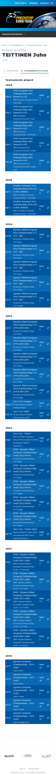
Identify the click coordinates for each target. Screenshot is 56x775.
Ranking (33, 3)
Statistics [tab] (11, 71)
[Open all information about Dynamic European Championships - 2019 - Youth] (48, 666)
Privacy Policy (33, 769)
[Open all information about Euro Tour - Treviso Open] (48, 533)
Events (21, 3)
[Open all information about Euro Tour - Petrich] (48, 439)
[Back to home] (20, 17)
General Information (12, 34)
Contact (45, 3)
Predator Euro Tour (37, 45)
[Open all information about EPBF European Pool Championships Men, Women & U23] (48, 96)
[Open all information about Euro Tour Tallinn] (48, 414)
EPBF (4, 45)
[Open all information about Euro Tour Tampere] (48, 404)
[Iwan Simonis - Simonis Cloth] (46, 755)
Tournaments (17, 45)
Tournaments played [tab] (35, 71)
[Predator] (28, 755)
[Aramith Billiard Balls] (9, 755)
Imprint (22, 769)
